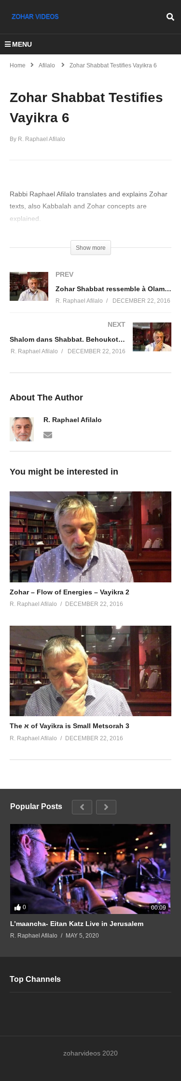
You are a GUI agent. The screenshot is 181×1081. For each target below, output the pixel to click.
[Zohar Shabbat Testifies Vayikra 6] (90, 536)
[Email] (48, 434)
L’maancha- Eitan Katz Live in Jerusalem (76, 923)
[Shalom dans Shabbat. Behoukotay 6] (90, 347)
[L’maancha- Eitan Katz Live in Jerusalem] (90, 869)
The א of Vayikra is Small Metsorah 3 (69, 726)
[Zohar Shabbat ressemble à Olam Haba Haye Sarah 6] (90, 297)
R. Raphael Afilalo (72, 420)
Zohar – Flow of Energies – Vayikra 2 (69, 592)
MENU (22, 44)
